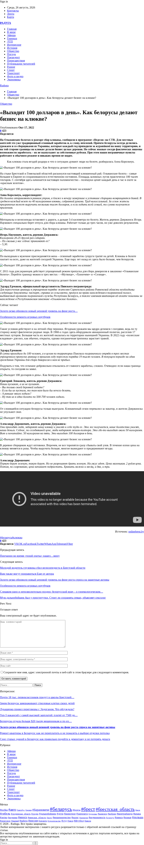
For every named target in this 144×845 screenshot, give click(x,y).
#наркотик (83, 818)
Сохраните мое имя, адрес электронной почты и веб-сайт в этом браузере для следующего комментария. (66, 672)
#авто (12, 809)
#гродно (34, 814)
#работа (23, 821)
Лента (10, 13)
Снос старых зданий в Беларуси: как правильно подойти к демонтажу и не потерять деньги (55, 739)
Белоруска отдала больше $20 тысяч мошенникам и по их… (36, 721)
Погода (11, 54)
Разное (11, 66)
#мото (49, 818)
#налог (75, 817)
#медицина (12, 817)
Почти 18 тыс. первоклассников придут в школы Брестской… (37, 697)
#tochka (4, 809)
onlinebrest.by (136, 531)
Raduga (4, 85)
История (12, 47)
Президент (13, 57)
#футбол (79, 820)
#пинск (119, 817)
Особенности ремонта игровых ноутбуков (25, 316)
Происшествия (16, 60)
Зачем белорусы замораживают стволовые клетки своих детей (37, 703)
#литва (3, 817)
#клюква (17, 537)
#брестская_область (115, 809)
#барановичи (40, 809)
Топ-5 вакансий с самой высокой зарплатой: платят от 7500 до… (39, 715)
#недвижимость (97, 817)
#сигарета (42, 821)
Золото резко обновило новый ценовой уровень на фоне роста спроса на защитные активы (57, 727)
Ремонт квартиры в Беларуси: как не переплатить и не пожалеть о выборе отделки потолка (55, 733)
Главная (12, 28)
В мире (11, 32)
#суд (64, 820)
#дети (60, 813)
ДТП (10, 41)
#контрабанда (125, 813)
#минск (22, 817)
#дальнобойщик (47, 813)
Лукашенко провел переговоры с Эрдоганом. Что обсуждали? (37, 709)
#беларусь (6, 537)
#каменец (102, 814)
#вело (137, 810)
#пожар (127, 817)
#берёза (76, 810)
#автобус (21, 810)
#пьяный (15, 821)
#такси (70, 821)
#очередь (110, 818)
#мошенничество (62, 817)
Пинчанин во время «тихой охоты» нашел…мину (30, 555)
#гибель (5, 813)
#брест (88, 809)
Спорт (11, 70)
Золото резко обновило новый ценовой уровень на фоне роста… (39, 310)
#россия (33, 820)
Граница (12, 38)
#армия (28, 810)
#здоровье (93, 814)
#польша (137, 817)
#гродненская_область (21, 814)
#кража (137, 813)
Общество (13, 51)
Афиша (11, 35)
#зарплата (82, 813)
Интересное (14, 44)
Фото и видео (15, 76)
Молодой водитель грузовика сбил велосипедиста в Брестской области (42, 567)
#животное (70, 813)
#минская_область (37, 817)
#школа (87, 821)
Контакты (13, 10)
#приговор (5, 821)
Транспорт (13, 73)
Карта (10, 16)
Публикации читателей (21, 63)
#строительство (54, 821)
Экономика (14, 79)
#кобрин (112, 814)
